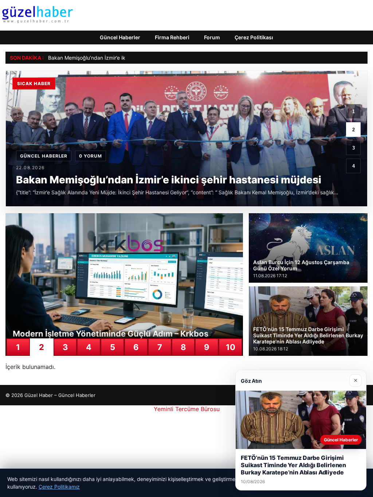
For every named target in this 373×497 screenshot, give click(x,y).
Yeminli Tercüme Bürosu (187, 409)
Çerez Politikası (254, 37)
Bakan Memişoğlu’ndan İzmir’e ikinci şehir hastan (106, 58)
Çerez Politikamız (59, 487)
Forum (212, 37)
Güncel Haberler (120, 37)
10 (230, 347)
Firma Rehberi (172, 37)
